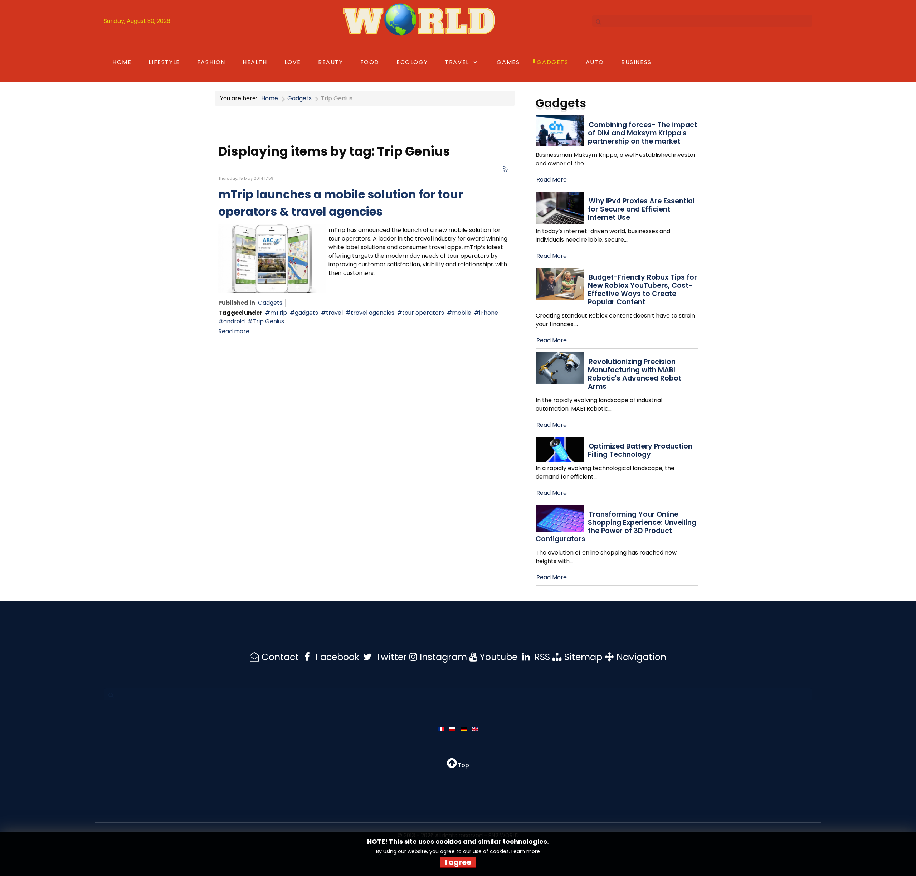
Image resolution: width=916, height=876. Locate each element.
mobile (461, 313)
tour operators (423, 313)
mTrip (278, 313)
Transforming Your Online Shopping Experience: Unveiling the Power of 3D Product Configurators (616, 526)
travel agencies (372, 313)
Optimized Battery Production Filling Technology (640, 450)
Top (463, 765)
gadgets (306, 313)
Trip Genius (268, 321)
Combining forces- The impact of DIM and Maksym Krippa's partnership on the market (642, 133)
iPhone (488, 313)
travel (334, 313)
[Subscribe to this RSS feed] (505, 169)
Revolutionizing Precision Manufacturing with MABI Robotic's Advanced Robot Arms (634, 374)
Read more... (235, 331)
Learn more (525, 851)
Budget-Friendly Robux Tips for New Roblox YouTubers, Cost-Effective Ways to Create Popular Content (642, 289)
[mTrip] (272, 258)
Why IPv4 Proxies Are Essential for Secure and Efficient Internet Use (641, 209)
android (234, 321)
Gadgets (270, 303)
